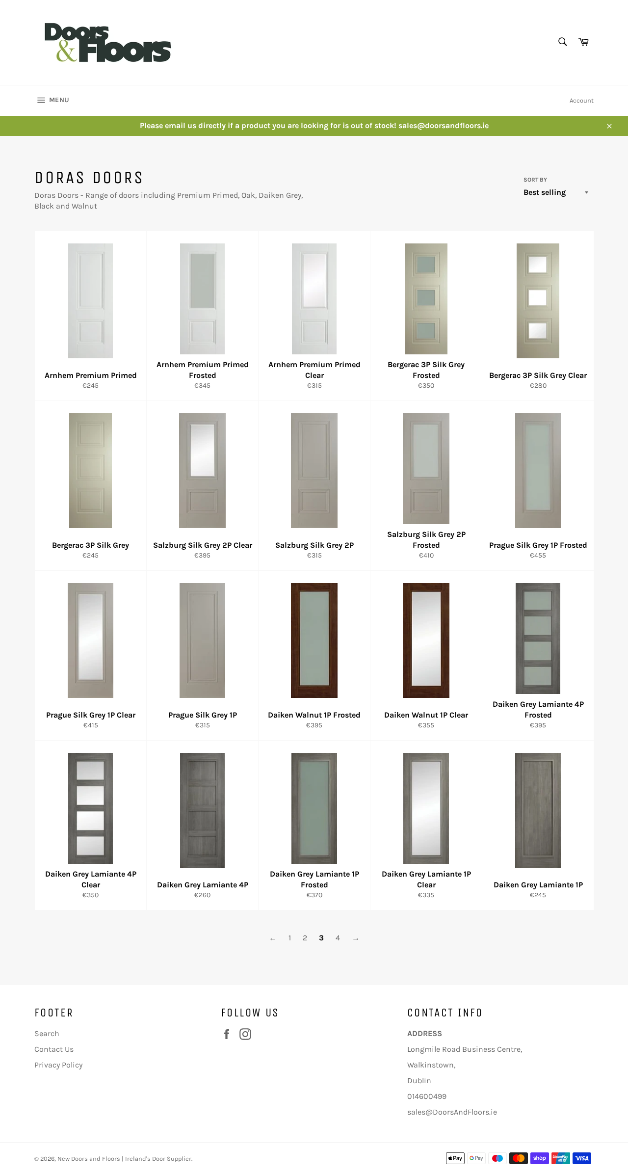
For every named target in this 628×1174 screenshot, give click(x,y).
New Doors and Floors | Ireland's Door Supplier (124, 1158)
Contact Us (54, 1049)
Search (46, 1033)
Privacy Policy (58, 1064)
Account (582, 100)
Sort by (535, 179)
